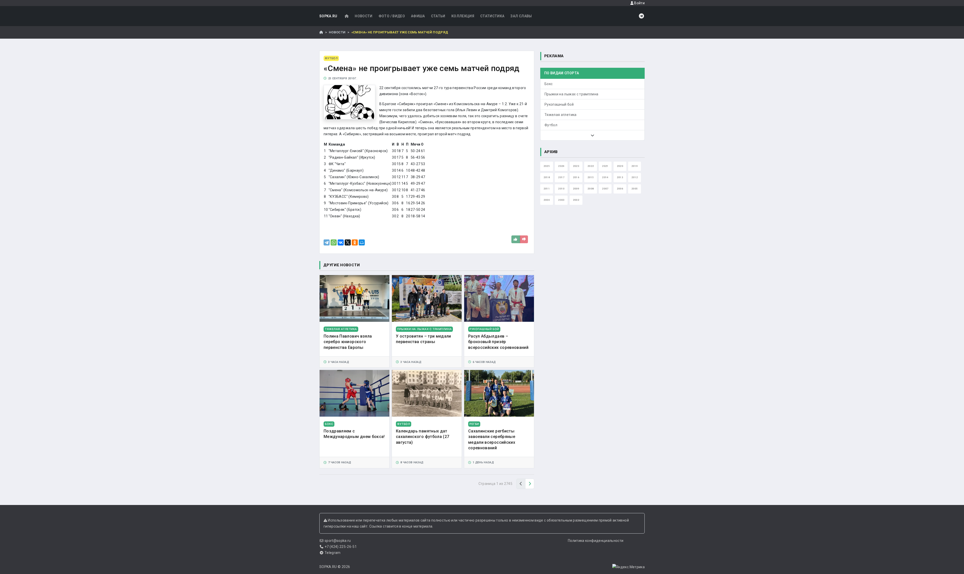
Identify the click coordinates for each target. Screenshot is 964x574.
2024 (561, 166)
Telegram (333, 553)
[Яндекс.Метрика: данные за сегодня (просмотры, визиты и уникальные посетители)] (628, 567)
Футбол (551, 125)
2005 (634, 188)
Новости (363, 16)
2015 (590, 177)
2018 (547, 177)
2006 (620, 188)
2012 (634, 177)
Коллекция (462, 16)
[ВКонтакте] (341, 242)
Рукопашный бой (559, 104)
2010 (561, 188)
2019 (634, 166)
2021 (605, 166)
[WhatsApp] (334, 242)
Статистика (492, 16)
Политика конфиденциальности (595, 541)
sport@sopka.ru (338, 541)
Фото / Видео (392, 16)
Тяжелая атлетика (561, 115)
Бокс (549, 84)
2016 (576, 177)
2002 (576, 200)
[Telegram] (327, 242)
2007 (605, 188)
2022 (590, 166)
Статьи (438, 16)
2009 (576, 188)
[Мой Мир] (362, 242)
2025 (547, 166)
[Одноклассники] (355, 242)
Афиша (418, 16)
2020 (620, 166)
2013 (620, 177)
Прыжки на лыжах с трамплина (571, 94)
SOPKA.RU (328, 16)
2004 (547, 200)
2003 (561, 200)
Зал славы (521, 16)
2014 (605, 177)
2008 (590, 188)
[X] (348, 242)
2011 (547, 188)
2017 (561, 177)
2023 (576, 166)
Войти (639, 3)
